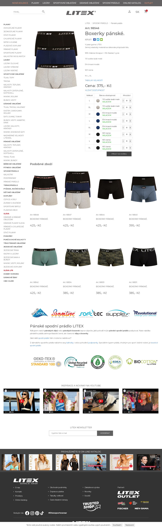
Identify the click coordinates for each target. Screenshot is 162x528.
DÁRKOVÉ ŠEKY (10, 277)
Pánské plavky (11, 49)
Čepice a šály (10, 199)
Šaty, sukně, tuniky (13, 117)
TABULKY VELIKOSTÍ (94, 80)
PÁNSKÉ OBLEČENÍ (12, 141)
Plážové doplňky (12, 46)
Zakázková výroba (92, 487)
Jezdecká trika (11, 250)
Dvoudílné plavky (13, 28)
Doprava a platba (57, 492)
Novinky (88, 492)
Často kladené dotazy (59, 500)
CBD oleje (9, 281)
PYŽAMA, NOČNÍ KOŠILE (14, 189)
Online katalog (21, 500)
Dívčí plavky (10, 35)
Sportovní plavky (12, 53)
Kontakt (18, 492)
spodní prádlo (43, 338)
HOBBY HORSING (11, 274)
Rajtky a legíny (11, 254)
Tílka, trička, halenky (14, 107)
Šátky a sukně (10, 42)
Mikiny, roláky (11, 97)
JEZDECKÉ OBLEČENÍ (13, 247)
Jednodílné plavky (13, 32)
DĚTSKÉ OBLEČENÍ (12, 192)
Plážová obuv (11, 210)
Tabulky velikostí (56, 496)
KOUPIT (56, 225)
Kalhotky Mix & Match (14, 56)
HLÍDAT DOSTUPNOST (94, 90)
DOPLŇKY (8, 196)
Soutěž (87, 496)
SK (137, 12)
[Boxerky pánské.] (56, 60)
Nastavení (129, 525)
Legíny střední (11, 67)
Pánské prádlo (11, 182)
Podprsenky (10, 178)
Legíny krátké (11, 71)
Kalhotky (8, 175)
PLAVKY (35, 3)
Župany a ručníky (12, 203)
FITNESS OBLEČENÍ (12, 167)
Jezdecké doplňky (13, 267)
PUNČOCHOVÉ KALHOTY (15, 240)
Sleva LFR (8, 270)
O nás (17, 488)
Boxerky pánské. (39, 219)
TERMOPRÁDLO (11, 185)
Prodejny (19, 496)
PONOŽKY (8, 236)
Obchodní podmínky (58, 487)
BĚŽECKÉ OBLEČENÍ (12, 164)
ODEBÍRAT (105, 433)
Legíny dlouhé (11, 63)
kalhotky (70, 343)
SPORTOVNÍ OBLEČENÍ (64, 3)
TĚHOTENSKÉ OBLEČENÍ (14, 243)
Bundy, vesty (10, 100)
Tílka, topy (9, 78)
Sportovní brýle (12, 206)
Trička (7, 81)
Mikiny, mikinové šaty (14, 132)
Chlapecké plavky (13, 39)
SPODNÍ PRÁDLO (111, 3)
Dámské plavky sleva (14, 223)
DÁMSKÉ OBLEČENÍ (89, 3)
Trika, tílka (9, 157)
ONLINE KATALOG (132, 3)
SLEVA (6, 214)
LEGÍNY (46, 3)
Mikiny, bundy (10, 160)
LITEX (87, 23)
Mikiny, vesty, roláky (14, 263)
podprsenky (93, 343)
